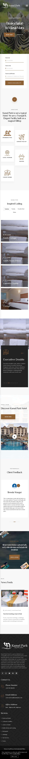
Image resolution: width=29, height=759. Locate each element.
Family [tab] (13, 209)
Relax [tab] (14, 212)
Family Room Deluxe (12, 261)
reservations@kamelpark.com (14, 697)
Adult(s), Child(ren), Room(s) (15, 76)
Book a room (14, 557)
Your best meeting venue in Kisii (12, 614)
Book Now (8, 416)
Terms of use (7, 749)
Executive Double (10, 283)
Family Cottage (9, 238)
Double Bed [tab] (21, 209)
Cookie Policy (16, 753)
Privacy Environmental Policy (17, 749)
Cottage (6, 306)
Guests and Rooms (10, 73)
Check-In (7, 57)
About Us (20, 34)
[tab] (6, 209)
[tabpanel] (14, 361)
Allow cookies (15, 756)
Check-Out (8, 65)
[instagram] (6, 673)
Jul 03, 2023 (7, 610)
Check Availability (14, 82)
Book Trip (9, 34)
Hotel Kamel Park (16, 610)
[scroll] (14, 99)
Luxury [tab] (7, 209)
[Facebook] (2, 673)
